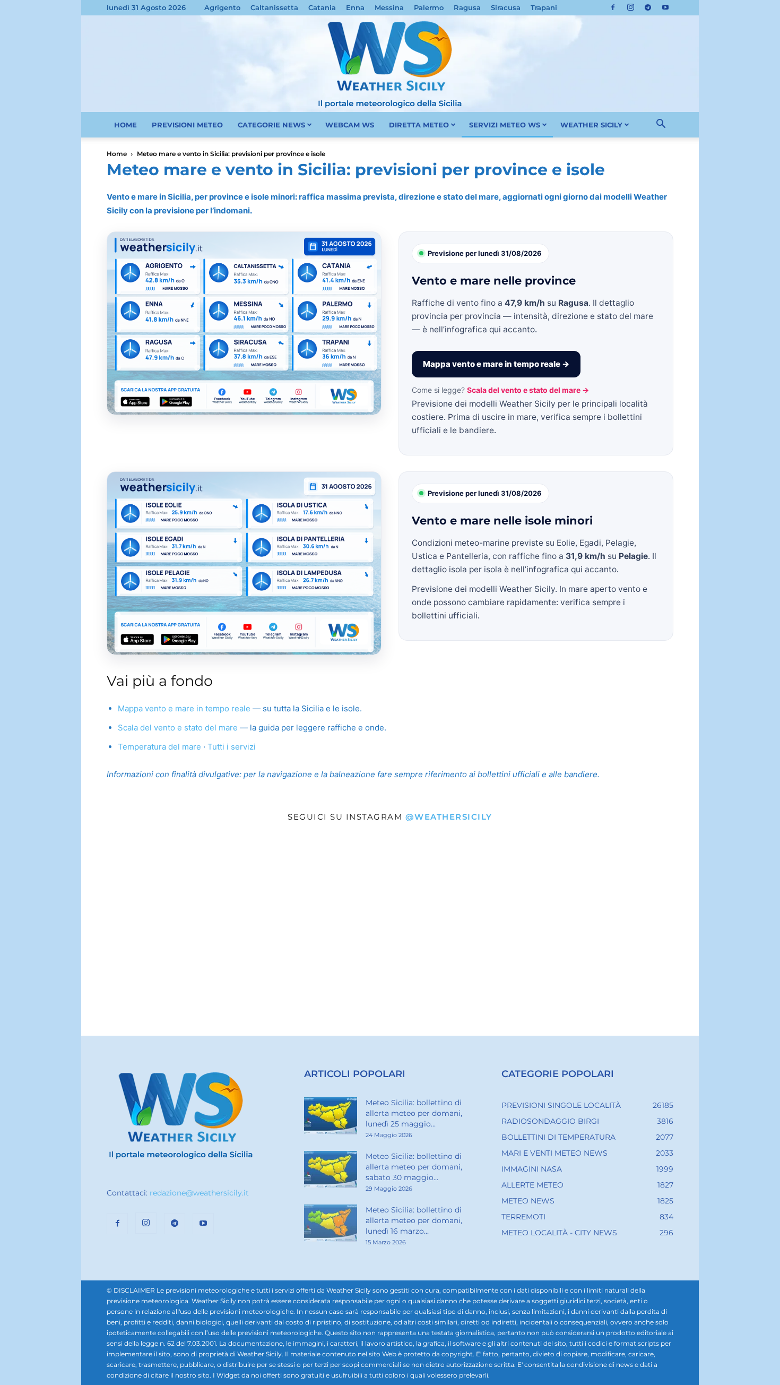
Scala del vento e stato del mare (178, 727)
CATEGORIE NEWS (271, 125)
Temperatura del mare (159, 747)
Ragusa (467, 7)
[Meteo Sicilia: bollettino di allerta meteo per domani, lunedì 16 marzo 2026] (330, 1223)
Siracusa (506, 7)
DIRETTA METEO (419, 125)
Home (117, 154)
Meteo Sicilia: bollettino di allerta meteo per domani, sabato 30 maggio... (414, 1166)
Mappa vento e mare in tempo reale (184, 708)
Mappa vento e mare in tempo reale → (496, 364)
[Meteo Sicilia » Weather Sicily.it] (390, 63)
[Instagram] (630, 7)
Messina (389, 7)
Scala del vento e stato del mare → (528, 389)
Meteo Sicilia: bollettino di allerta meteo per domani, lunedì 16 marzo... (414, 1220)
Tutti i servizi (231, 747)
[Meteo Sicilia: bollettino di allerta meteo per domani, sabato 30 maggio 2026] (330, 1169)
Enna (355, 7)
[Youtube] (665, 7)
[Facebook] (613, 7)
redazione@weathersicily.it (199, 1193)
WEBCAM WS (349, 125)
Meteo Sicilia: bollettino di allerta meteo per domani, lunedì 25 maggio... (414, 1113)
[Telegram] (648, 7)
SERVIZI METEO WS (504, 125)
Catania (322, 7)
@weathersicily (448, 817)
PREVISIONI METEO (187, 125)
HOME (125, 125)
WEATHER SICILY (591, 125)
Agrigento (222, 7)
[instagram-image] (184, 933)
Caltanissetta (274, 7)
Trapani (544, 7)
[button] (660, 125)
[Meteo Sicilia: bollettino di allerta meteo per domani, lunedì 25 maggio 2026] (330, 1115)
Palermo (429, 7)
